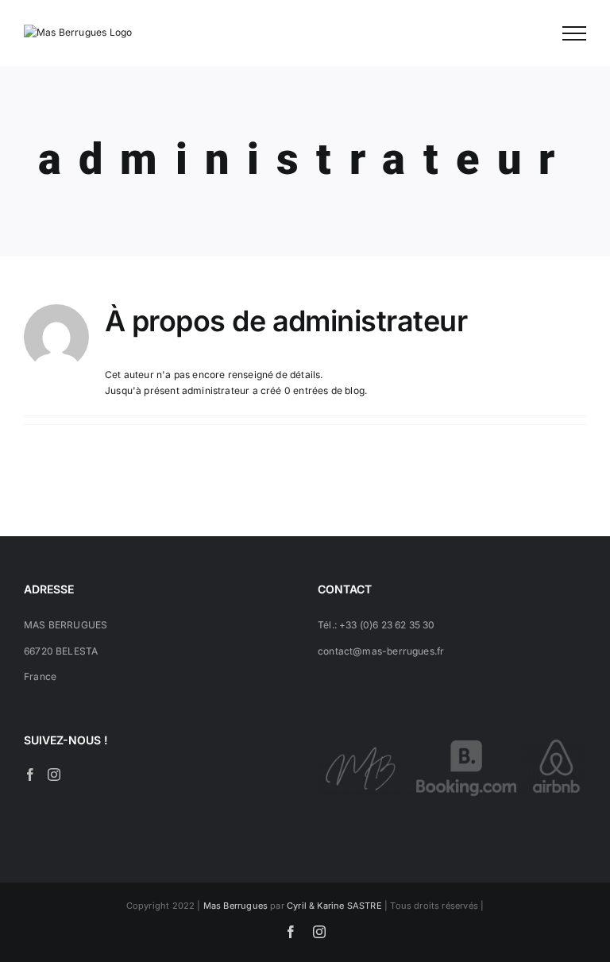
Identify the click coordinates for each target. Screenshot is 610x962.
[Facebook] (30, 774)
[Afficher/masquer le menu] (574, 33)
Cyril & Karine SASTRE (334, 905)
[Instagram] (54, 774)
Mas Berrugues (235, 905)
